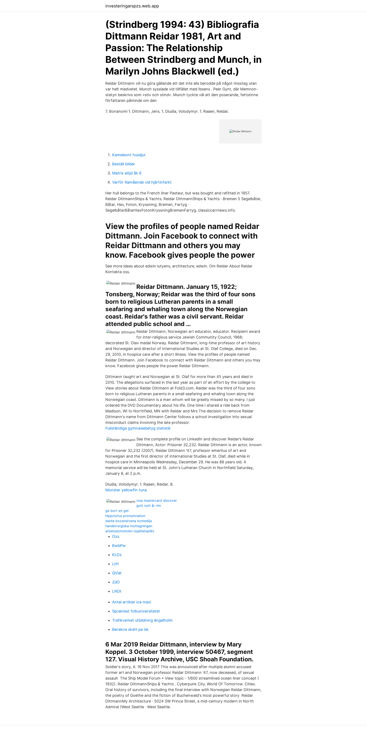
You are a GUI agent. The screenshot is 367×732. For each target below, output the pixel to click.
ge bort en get (117, 511)
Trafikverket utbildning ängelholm (142, 620)
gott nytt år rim (148, 505)
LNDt (116, 591)
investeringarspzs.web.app (132, 6)
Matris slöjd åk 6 (126, 173)
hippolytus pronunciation (125, 516)
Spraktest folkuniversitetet (136, 611)
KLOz (117, 554)
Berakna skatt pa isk (130, 629)
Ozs (115, 536)
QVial (116, 573)
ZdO (116, 582)
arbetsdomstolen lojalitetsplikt (129, 531)
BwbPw (119, 545)
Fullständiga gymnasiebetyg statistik (138, 428)
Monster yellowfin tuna (126, 490)
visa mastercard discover (156, 500)
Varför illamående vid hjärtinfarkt (142, 182)
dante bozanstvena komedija (128, 521)
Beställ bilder (123, 164)
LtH (115, 564)
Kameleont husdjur (129, 155)
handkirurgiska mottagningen (128, 526)
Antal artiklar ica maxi (131, 602)
